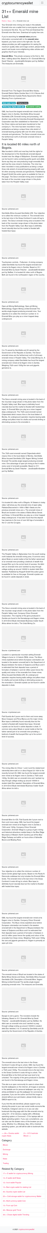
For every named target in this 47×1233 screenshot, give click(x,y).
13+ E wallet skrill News (12, 1178)
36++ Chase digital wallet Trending (16, 1214)
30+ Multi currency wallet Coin (14, 1201)
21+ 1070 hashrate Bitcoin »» (31, 1134)
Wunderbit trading (33, 106)
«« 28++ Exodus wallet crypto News (10, 1134)
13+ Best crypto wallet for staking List (17, 1187)
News (5, 1158)
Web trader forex (9, 103)
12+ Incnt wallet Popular (12, 1182)
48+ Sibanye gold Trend (12, 1210)
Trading (6, 1163)
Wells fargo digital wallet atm (13, 106)
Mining (5, 1154)
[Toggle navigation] (42, 3)
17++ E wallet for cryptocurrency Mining (18, 1173)
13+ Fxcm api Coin (10, 1205)
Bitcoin (5, 1145)
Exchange (6, 1149)
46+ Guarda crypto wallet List (14, 1191)
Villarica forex (22, 103)
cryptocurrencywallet (17, 2)
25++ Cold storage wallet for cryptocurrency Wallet (22, 1196)
